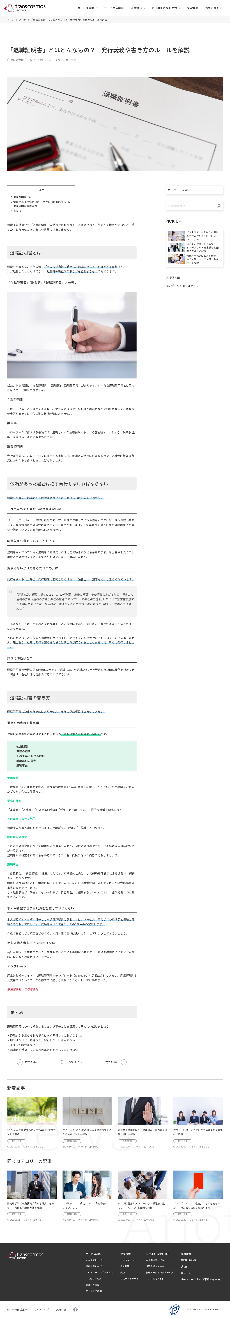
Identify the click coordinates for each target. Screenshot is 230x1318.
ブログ (22, 19)
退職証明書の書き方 (24, 206)
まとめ (16, 210)
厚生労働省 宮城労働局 (22, 989)
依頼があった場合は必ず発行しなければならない (41, 201)
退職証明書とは (21, 197)
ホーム (11, 19)
